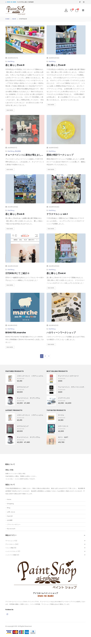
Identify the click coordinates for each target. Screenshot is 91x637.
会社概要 (9, 520)
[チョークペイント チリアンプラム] (10, 400)
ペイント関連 (9, 548)
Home (9, 499)
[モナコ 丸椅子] (51, 440)
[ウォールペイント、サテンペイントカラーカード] (51, 389)
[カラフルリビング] (10, 389)
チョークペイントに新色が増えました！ (25, 154)
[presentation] (10, 40)
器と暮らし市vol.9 (14, 65)
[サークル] (51, 417)
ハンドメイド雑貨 (10, 555)
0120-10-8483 (11, 2)
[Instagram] (83, 2)
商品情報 (18, 151)
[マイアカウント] (66, 10)
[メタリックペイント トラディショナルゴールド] (10, 378)
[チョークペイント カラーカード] (51, 378)
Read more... (10, 110)
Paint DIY (10, 516)
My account (11, 529)
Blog (8, 508)
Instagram (7, 614)
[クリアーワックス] (51, 400)
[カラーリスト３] (51, 429)
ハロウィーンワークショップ (61, 332)
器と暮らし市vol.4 (56, 273)
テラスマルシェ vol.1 (57, 214)
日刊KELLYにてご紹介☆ (17, 273)
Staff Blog (11, 61)
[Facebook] (80, 2)
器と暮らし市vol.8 (56, 65)
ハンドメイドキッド (11, 551)
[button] (22, 52)
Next (49, 356)
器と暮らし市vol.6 (14, 214)
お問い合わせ (11, 512)
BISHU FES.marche (15, 332)
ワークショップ (10, 541)
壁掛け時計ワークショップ (60, 154)
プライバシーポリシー (13, 524)
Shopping (10, 504)
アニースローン (10, 544)
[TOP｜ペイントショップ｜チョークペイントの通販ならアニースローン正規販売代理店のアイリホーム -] (15, 10)
